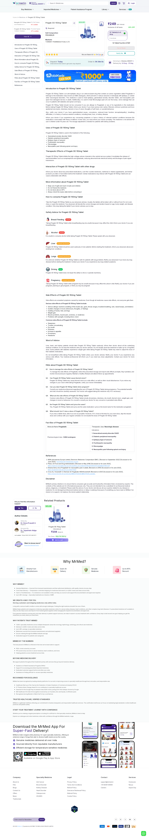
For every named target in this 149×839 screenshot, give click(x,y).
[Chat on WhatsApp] (144, 834)
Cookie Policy (72, 796)
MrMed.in (19, 826)
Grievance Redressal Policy (76, 790)
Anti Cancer (40, 782)
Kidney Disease (41, 787)
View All (26, 36)
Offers (15, 793)
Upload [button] (113, 3)
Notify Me (119, 53)
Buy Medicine (26, 9)
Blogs (15, 787)
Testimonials (17, 799)
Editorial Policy (72, 793)
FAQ (14, 785)
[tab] (101, 24)
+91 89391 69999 (107, 785)
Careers (103, 787)
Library (104, 9)
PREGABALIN (49, 35)
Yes (22, 508)
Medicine (22, 17)
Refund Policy (72, 787)
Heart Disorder (41, 790)
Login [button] (133, 3)
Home (15, 17)
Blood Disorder (41, 785)
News (15, 796)
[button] (119, 3)
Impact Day (132, 787)
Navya (131, 785)
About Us (16, 782)
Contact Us (16, 790)
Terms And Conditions (74, 785)
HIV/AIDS (39, 796)
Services (122, 9)
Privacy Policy (72, 782)
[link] (15, 17)
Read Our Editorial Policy (31, 545)
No (36, 508)
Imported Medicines (51, 9)
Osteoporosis (40, 793)
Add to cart (59, 540)
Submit (42, 819)
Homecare (132, 782)
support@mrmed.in (107, 782)
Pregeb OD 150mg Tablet (36, 17)
